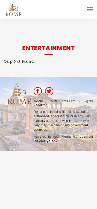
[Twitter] (49, 91)
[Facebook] (38, 91)
